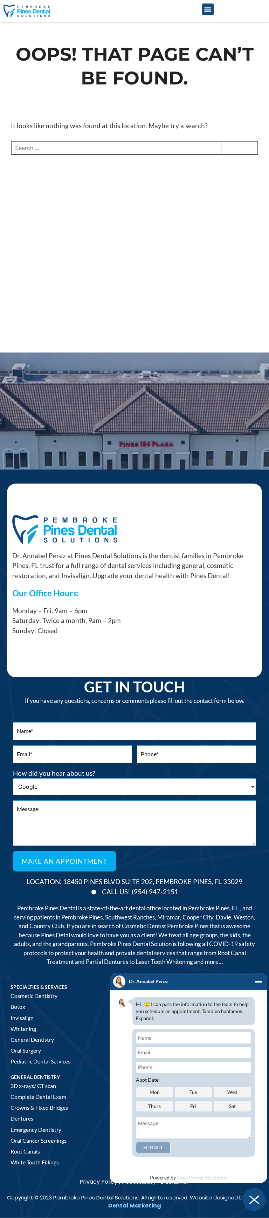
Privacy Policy (98, 1182)
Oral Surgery (26, 1050)
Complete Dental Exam (38, 1096)
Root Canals (25, 1151)
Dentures (22, 1118)
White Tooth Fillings (35, 1162)
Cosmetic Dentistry (34, 995)
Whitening (23, 1028)
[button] (208, 9)
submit (153, 1147)
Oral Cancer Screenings (39, 1140)
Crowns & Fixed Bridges (39, 1107)
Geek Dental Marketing (202, 1178)
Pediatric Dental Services (40, 1061)
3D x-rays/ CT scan (33, 1085)
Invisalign (22, 1017)
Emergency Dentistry (36, 1129)
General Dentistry (32, 1039)
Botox (18, 1006)
